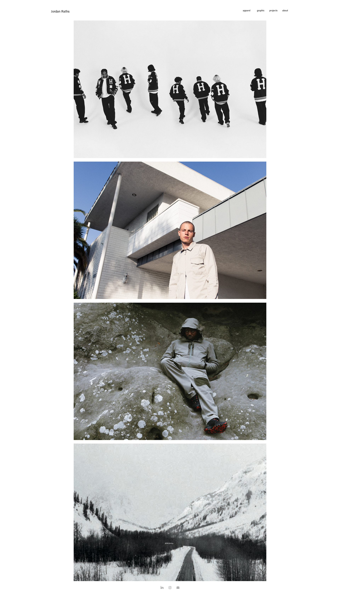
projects (273, 10)
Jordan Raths (60, 11)
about (285, 10)
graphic (261, 10)
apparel (246, 10)
